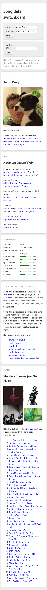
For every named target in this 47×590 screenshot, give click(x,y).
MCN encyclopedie (18, 141)
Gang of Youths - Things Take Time (24, 458)
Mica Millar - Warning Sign (20, 482)
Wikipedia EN (22, 138)
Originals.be (8, 197)
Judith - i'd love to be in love (21, 509)
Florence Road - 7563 (18, 530)
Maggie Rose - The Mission (21, 503)
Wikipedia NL (9, 138)
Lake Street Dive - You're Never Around (26, 506)
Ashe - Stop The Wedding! (20, 500)
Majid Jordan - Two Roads (20, 560)
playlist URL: (8, 46)
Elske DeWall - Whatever (19, 515)
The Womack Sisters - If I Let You (23, 440)
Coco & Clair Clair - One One (21, 533)
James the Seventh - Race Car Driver (24, 578)
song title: (9, 31)
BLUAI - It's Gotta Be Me (19, 542)
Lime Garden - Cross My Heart (22, 521)
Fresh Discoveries (16, 352)
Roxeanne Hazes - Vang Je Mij (22, 554)
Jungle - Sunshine (16, 497)
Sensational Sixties (17, 355)
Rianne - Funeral (16, 518)
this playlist (31, 429)
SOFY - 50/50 (14, 551)
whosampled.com (20, 211)
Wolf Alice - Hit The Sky (19, 575)
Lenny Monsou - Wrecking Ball (22, 473)
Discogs (6, 172)
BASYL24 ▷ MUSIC (17, 340)
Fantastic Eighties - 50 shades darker (25, 358)
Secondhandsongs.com (26, 197)
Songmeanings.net (11, 186)
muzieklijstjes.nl (21, 219)
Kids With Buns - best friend (21, 572)
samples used (24, 208)
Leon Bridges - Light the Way (21, 455)
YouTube (7, 227)
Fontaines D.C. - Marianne (20, 443)
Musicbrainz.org (19, 172)
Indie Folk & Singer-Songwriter (23, 349)
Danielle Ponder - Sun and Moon (23, 446)
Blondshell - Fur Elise (18, 545)
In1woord (7, 294)
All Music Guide (10, 183)
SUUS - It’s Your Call (17, 548)
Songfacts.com (25, 183)
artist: (7, 27)
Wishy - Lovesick (16, 563)
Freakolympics (15, 343)
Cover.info (7, 200)
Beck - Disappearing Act (19, 512)
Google (20, 144)
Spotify (16, 227)
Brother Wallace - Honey (19, 557)
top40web (8, 219)
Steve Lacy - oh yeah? (18, 485)
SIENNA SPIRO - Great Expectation (24, 494)
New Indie (13, 346)
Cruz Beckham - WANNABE (20, 581)
